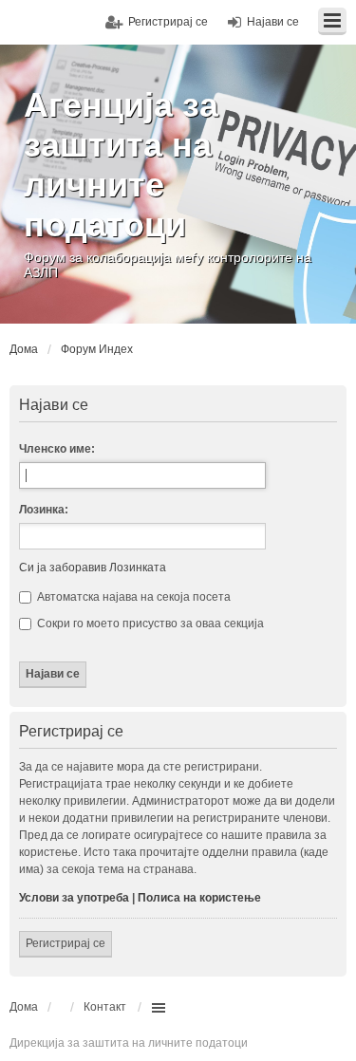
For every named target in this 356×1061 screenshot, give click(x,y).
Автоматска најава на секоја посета (132, 597)
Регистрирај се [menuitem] (168, 21)
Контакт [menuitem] (105, 1007)
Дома (23, 1007)
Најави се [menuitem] (273, 21)
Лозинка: (43, 509)
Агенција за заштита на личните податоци (121, 164)
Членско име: (57, 449)
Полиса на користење (199, 897)
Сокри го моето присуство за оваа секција (149, 623)
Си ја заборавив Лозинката (92, 567)
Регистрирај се (65, 943)
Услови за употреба (74, 897)
